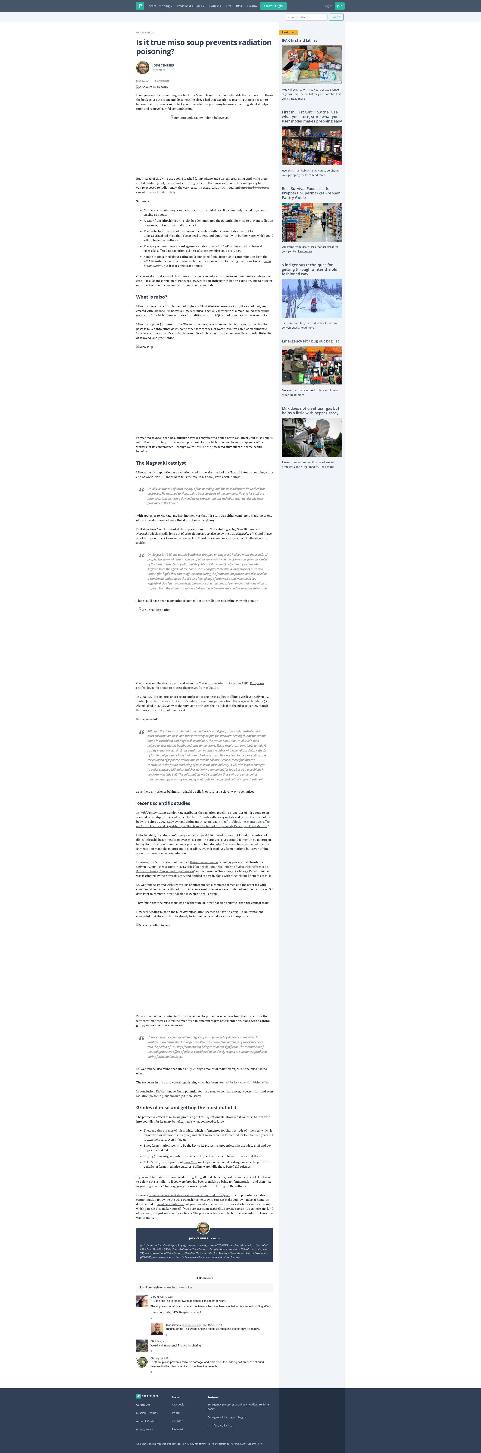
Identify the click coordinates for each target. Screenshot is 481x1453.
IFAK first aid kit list (299, 40)
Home (140, 32)
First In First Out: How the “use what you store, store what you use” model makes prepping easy (312, 116)
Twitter (176, 1412)
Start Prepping (159, 6)
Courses (215, 6)
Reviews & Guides (189, 6)
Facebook (178, 1404)
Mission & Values (147, 1413)
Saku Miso (190, 1162)
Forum (252, 6)
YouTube (177, 1421)
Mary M (155, 1296)
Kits (228, 6)
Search (336, 17)
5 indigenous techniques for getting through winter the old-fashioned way (310, 269)
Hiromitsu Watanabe (204, 862)
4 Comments (162, 80)
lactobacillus (162, 311)
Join (339, 6)
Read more (298, 98)
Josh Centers (163, 65)
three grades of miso (170, 1130)
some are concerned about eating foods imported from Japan (189, 1195)
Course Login (273, 6)
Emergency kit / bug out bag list (310, 341)
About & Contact (146, 1421)
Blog (239, 6)
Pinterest (177, 1429)
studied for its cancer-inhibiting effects (245, 1082)
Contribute (143, 1404)
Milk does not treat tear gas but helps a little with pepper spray (310, 410)
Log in (328, 6)
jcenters (215, 1238)
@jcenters (158, 70)
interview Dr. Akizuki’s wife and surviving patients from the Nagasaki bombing (210, 701)
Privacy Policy (144, 1429)
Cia (152, 1358)
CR (152, 1341)
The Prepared (140, 6)
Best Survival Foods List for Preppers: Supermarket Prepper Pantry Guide (311, 193)
